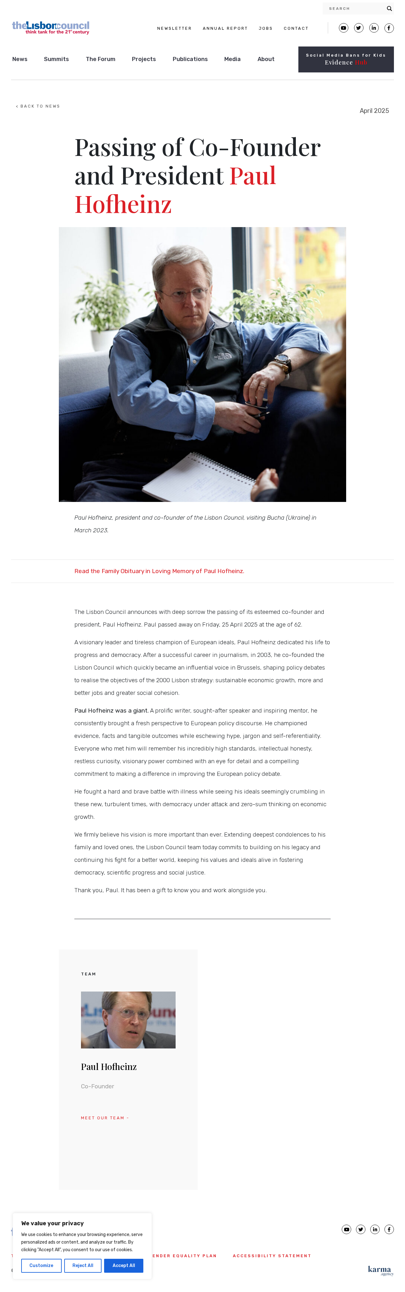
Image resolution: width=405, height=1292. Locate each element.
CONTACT (296, 28)
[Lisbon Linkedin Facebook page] (374, 28)
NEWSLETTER (174, 28)
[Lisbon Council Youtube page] (343, 28)
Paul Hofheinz (109, 1066)
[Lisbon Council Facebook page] (389, 28)
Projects (144, 59)
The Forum (100, 59)
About (266, 59)
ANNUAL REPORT (225, 28)
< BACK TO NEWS (38, 106)
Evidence (346, 62)
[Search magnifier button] (389, 8)
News (20, 59)
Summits (56, 59)
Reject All (82, 1265)
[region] (82, 1246)
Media (232, 59)
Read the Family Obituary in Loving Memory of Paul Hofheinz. (159, 571)
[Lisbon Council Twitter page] (359, 28)
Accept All (124, 1265)
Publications (190, 59)
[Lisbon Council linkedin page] (375, 1229)
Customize (41, 1265)
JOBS (266, 28)
